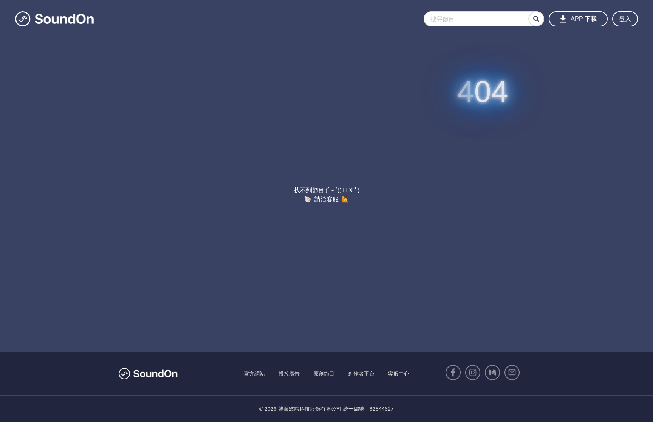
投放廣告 (289, 374)
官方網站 (254, 374)
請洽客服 (326, 199)
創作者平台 (361, 374)
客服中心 (398, 374)
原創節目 (323, 374)
